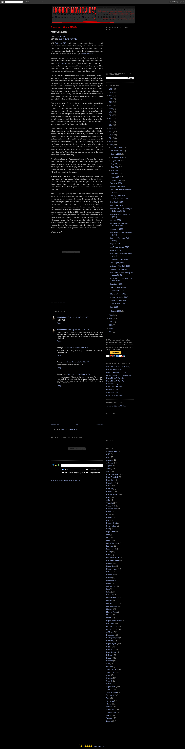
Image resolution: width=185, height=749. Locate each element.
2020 (111, 109)
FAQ (108, 534)
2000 (111, 328)
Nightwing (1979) (116, 244)
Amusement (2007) (117, 291)
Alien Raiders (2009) (117, 304)
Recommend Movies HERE (116, 372)
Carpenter (109, 491)
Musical (109, 615)
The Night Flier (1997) (118, 195)
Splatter (109, 684)
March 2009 (115, 177)
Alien (108, 457)
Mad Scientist (111, 598)
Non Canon (110, 624)
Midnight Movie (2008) (118, 294)
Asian (108, 469)
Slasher (61, 303)
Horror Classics (112, 580)
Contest (109, 512)
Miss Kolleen (62, 317)
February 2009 (116, 180)
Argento (109, 466)
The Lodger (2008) (117, 263)
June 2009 (115, 167)
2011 (111, 138)
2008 (111, 315)
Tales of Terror (111, 692)
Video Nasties (111, 712)
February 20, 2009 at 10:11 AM (79, 330)
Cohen (108, 500)
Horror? (109, 583)
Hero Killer (110, 575)
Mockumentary (111, 606)
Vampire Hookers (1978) (119, 269)
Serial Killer (110, 672)
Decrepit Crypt (111, 523)
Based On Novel (112, 474)
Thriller (108, 704)
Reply (59, 323)
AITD (108, 454)
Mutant (108, 618)
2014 (111, 128)
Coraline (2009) (115, 250)
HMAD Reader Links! (114, 387)
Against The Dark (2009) (119, 199)
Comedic (109, 503)
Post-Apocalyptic (112, 638)
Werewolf (109, 718)
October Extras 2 (112, 629)
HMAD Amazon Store (114, 395)
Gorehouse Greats (113, 557)
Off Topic (109, 632)
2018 (111, 115)
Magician (109, 601)
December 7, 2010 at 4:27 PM (78, 362)
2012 (111, 135)
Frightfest (109, 546)
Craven (109, 517)
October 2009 (116, 154)
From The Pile (111, 549)
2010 (111, 141)
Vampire (109, 707)
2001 (111, 325)
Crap (108, 514)
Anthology (110, 463)
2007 (111, 318)
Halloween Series (112, 560)
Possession (110, 635)
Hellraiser (109, 572)
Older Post (99, 425)
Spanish (109, 681)
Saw (107, 664)
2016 (111, 122)
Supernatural (111, 687)
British (108, 486)
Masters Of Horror (112, 603)
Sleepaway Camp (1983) (64, 27)
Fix (107, 537)
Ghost (108, 552)
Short (108, 675)
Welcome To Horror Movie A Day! (118, 367)
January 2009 (116, 311)
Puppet (109, 646)
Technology (110, 695)
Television (110, 701)
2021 (111, 105)
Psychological (111, 644)
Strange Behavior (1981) (119, 297)
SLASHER (61, 36)
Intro (108, 589)
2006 (111, 322)
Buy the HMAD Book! (114, 369)
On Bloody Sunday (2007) (119, 247)
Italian (108, 592)
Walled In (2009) (116, 183)
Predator (109, 641)
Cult (107, 520)
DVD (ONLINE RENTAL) (68, 39)
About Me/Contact (113, 392)
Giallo (108, 555)
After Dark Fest (112, 451)
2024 (111, 95)
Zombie (109, 721)
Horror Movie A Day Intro (115, 378)
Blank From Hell (112, 477)
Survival (109, 689)
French (108, 540)
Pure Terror (110, 649)
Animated (109, 460)
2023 (111, 99)
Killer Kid (109, 595)
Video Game (110, 710)
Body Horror (110, 480)
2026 (111, 89)
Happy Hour (110, 566)
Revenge (109, 661)
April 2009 (115, 174)
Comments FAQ (112, 384)
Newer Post (55, 425)
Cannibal (109, 489)
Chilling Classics (112, 494)
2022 (111, 102)
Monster (109, 609)
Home (77, 425)
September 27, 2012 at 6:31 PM (78, 374)
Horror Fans (99, 746)
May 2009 (115, 170)
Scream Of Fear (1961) (118, 300)
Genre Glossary (112, 389)
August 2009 (116, 161)
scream (109, 667)
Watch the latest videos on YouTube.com (66, 480)
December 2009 (117, 147)
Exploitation (110, 532)
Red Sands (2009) (116, 202)
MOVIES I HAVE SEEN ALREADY (119, 375)
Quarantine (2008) (116, 229)
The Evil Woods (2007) (118, 287)
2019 (111, 112)
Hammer (109, 563)
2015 (111, 125)
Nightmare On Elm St (114, 621)
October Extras (111, 626)
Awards (109, 471)
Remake (109, 658)
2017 (111, 118)
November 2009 (117, 151)
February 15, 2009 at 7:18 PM (78, 317)
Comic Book (110, 506)
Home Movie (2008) (117, 186)
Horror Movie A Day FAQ (115, 381)
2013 (111, 132)
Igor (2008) (114, 307)
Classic (109, 497)
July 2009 (115, 164)
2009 (111, 145)
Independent (110, 586)
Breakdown (110, 483)
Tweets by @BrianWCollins (116, 406)
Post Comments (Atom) (69, 429)
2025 (111, 92)
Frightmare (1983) (116, 205)
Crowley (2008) (115, 220)
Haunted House (112, 569)
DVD (108, 529)
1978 (111, 332)
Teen (108, 698)
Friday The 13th (112, 543)
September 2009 (117, 157)
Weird (108, 715)
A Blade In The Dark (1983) (120, 266)
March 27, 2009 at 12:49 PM (77, 348)
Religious (109, 655)
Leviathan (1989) (116, 284)
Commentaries (111, 509)
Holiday (109, 578)
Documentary (111, 526)
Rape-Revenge (111, 652)
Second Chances (112, 669)
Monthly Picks (111, 612)
